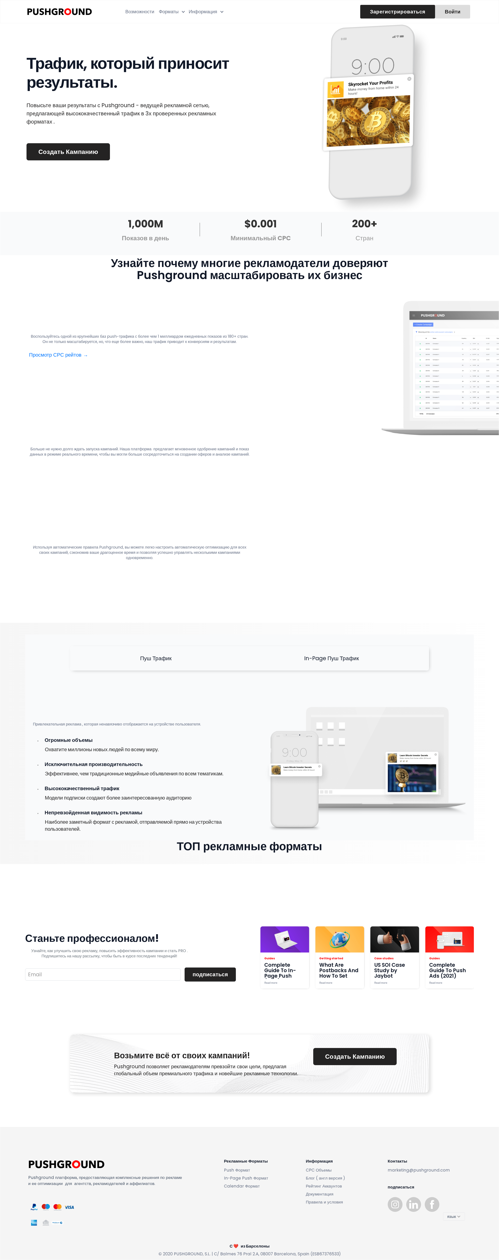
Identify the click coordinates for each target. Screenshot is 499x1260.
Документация (319, 1194)
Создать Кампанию (68, 151)
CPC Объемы (319, 1170)
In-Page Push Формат (246, 1178)
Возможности (139, 11)
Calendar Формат (242, 1186)
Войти (452, 11)
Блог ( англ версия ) (325, 1178)
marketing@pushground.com (419, 1170)
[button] (171, 12)
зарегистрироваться (397, 11)
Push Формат (237, 1170)
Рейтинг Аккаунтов (324, 1186)
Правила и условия (324, 1202)
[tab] (155, 658)
